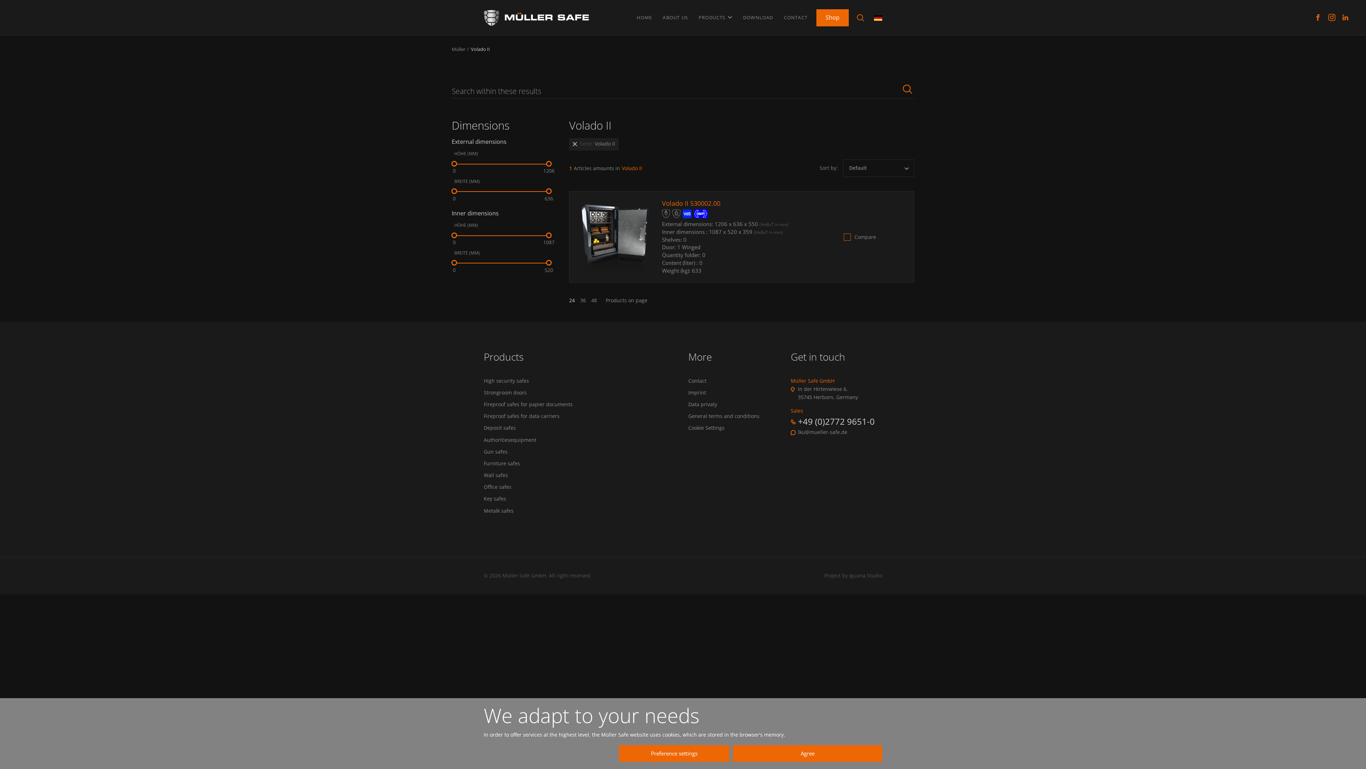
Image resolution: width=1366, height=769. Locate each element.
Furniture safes (502, 463)
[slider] (454, 164)
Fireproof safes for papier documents (528, 404)
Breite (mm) (467, 181)
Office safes (498, 487)
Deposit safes (500, 428)
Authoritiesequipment (510, 440)
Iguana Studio (865, 575)
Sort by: (829, 168)
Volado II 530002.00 (691, 203)
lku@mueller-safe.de (822, 432)
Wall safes (496, 475)
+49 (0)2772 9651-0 (836, 421)
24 (572, 300)
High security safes (506, 381)
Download (758, 17)
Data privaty (702, 404)
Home (644, 17)
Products (713, 17)
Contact (796, 17)
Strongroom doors (505, 392)
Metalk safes (499, 511)
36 (583, 300)
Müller (458, 49)
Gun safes (496, 452)
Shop (833, 17)
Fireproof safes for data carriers (522, 416)
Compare (865, 237)
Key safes (495, 499)
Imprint (697, 392)
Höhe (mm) (466, 154)
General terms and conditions (723, 416)
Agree (808, 753)
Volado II (480, 49)
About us (675, 17)
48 (594, 300)
